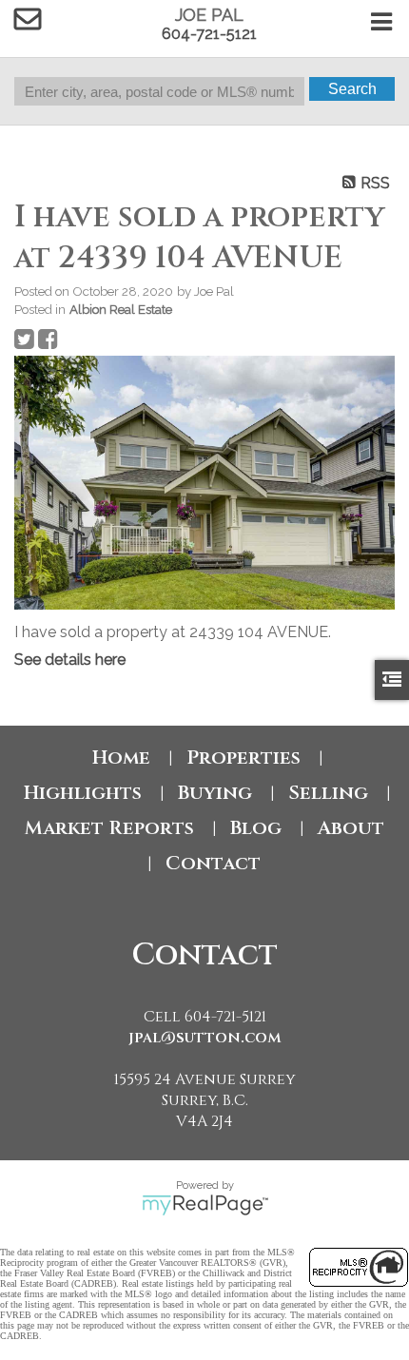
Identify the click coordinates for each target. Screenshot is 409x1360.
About (351, 828)
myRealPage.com (205, 1205)
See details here (70, 660)
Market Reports (109, 828)
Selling (328, 793)
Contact (213, 863)
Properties (243, 757)
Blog (256, 828)
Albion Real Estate (120, 309)
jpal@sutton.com (205, 1037)
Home (121, 757)
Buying (215, 793)
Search (352, 89)
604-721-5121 (209, 34)
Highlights (83, 793)
